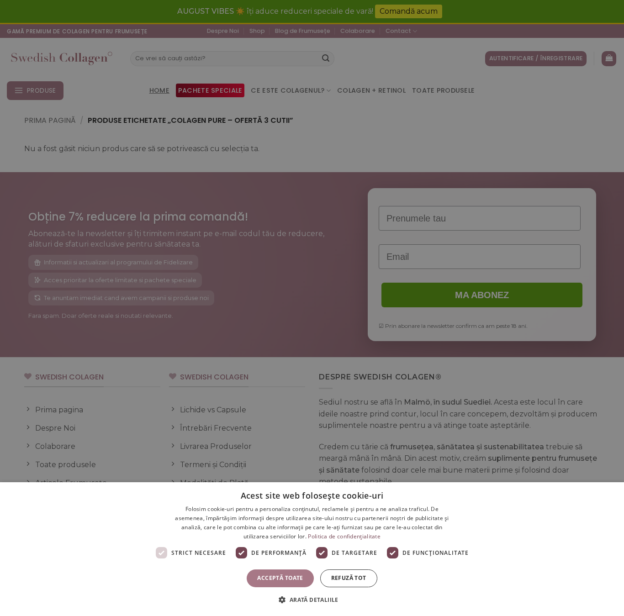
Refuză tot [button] (348, 578)
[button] (312, 599)
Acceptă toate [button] (280, 578)
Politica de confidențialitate (344, 536)
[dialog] (312, 549)
